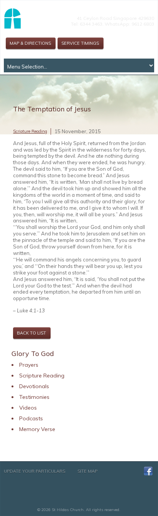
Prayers (28, 364)
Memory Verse (37, 429)
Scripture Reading (30, 131)
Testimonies (34, 397)
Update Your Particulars (34, 471)
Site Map (87, 471)
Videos (28, 407)
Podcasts (31, 418)
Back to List (31, 333)
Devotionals (34, 386)
